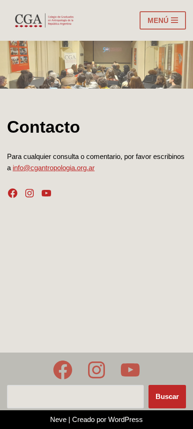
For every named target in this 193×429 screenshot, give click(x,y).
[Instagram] (29, 193)
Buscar (167, 396)
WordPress (125, 419)
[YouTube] (46, 193)
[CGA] (45, 20)
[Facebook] (12, 193)
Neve (58, 419)
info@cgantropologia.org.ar (54, 168)
